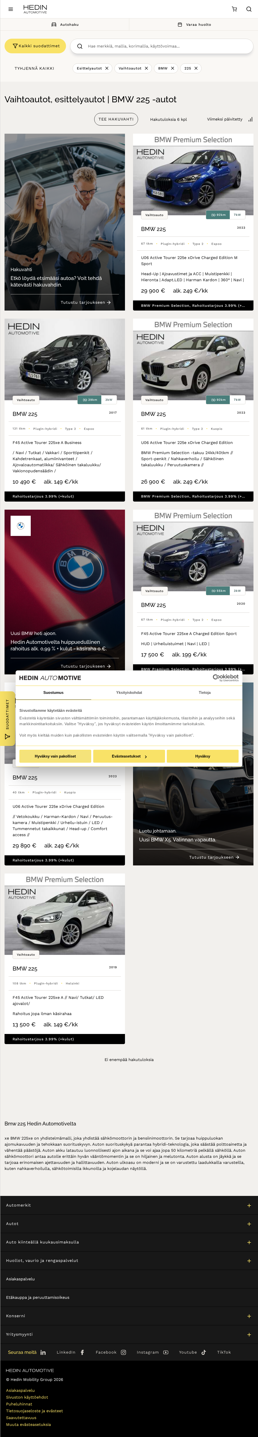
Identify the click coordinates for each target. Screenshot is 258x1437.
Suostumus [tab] (53, 692)
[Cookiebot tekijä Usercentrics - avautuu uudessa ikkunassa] (217, 678)
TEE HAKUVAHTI (116, 119)
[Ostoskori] (234, 9)
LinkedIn (66, 1352)
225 (187, 68)
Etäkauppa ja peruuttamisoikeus (37, 1297)
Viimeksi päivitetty (224, 119)
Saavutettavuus (21, 1417)
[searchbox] (167, 46)
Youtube (188, 1352)
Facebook (106, 1352)
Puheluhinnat (19, 1404)
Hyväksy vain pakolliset (55, 756)
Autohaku (69, 24)
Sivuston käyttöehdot (27, 1397)
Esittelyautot (89, 68)
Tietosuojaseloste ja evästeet (34, 1410)
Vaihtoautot (130, 68)
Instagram (148, 1352)
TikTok (224, 1352)
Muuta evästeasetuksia (28, 1424)
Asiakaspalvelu (20, 1279)
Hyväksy (202, 756)
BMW (163, 68)
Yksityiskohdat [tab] (129, 692)
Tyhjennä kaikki (34, 68)
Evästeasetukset (126, 756)
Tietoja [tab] (205, 692)
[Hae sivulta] (249, 9)
